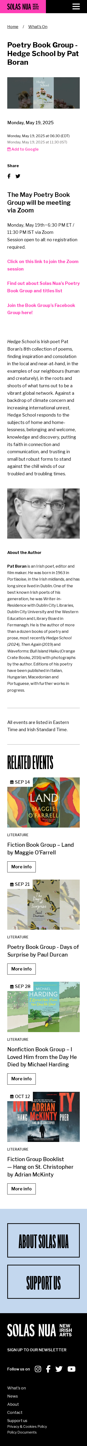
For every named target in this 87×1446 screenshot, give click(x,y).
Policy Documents (22, 1432)
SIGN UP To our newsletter (36, 1350)
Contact (14, 1412)
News (12, 1396)
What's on (16, 1388)
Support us (17, 1420)
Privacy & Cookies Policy (27, 1426)
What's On (37, 26)
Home (12, 26)
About (13, 1404)
